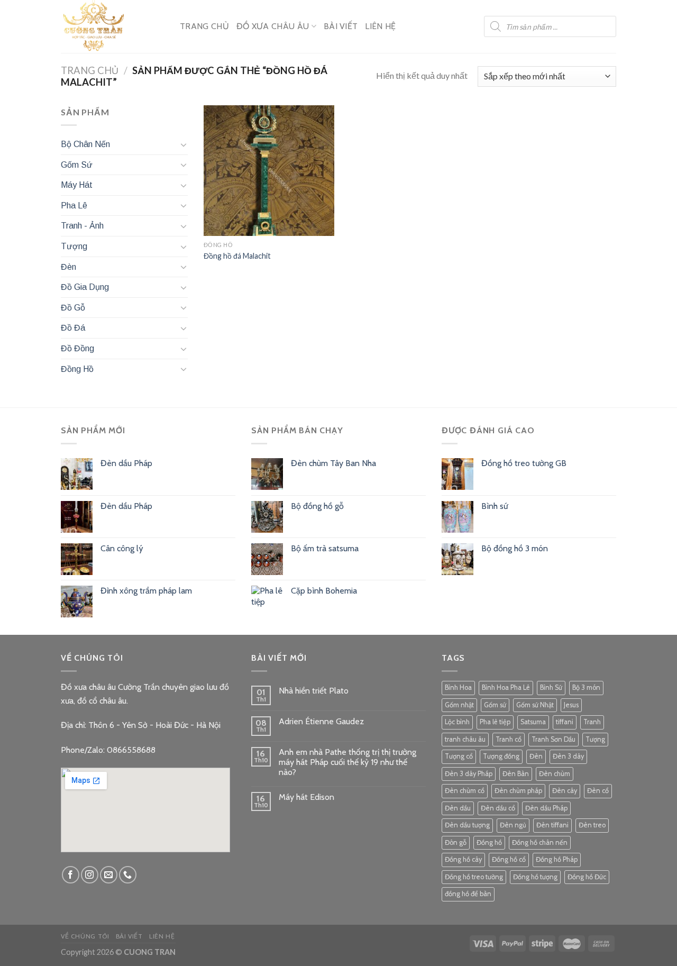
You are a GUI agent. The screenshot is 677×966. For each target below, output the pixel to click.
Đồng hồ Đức (587, 877)
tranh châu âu (465, 739)
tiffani (564, 722)
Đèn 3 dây (568, 756)
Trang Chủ (204, 26)
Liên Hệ (380, 26)
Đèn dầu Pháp (546, 808)
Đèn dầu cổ (498, 808)
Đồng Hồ (77, 368)
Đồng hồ (489, 842)
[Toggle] (183, 144)
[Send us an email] (108, 874)
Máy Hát (77, 184)
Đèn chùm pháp (518, 791)
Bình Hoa (458, 687)
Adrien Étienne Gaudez (321, 721)
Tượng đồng (501, 756)
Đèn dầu (458, 808)
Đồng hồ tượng (535, 877)
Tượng (74, 246)
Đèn (68, 266)
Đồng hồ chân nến (540, 842)
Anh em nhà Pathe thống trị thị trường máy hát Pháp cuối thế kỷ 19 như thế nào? (347, 762)
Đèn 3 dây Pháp (468, 774)
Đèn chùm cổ (464, 791)
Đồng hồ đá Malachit (237, 255)
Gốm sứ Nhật (535, 705)
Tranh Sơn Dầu (553, 739)
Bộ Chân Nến (85, 144)
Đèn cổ (598, 791)
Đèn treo (592, 825)
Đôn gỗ (455, 842)
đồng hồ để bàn (468, 894)
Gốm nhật (459, 705)
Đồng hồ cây (463, 859)
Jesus (571, 705)
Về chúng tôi (85, 936)
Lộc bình (457, 722)
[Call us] (127, 874)
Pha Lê (74, 205)
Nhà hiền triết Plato (314, 691)
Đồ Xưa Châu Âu (272, 26)
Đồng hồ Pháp (557, 859)
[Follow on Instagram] (89, 874)
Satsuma (533, 722)
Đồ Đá (73, 327)
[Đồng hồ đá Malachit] (269, 170)
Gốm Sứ (77, 164)
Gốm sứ (495, 705)
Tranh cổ (509, 739)
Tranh (592, 722)
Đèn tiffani (552, 825)
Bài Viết (341, 26)
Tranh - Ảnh (82, 225)
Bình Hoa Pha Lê (506, 687)
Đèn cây (564, 791)
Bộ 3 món (586, 687)
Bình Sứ (551, 687)
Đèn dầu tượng (467, 825)
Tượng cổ (459, 756)
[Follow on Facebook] (70, 874)
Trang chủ (89, 70)
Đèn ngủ (513, 825)
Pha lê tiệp (495, 722)
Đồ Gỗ (73, 307)
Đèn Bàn (515, 774)
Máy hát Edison (306, 797)
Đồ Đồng (77, 348)
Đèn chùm (554, 774)
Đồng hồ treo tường (474, 877)
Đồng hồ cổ (509, 859)
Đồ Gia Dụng (85, 286)
